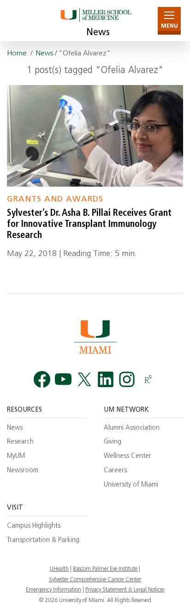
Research (20, 441)
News (98, 32)
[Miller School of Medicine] (95, 20)
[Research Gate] (148, 379)
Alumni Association (132, 428)
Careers (115, 470)
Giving (112, 441)
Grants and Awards (55, 199)
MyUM (16, 456)
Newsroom (22, 470)
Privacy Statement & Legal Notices (124, 590)
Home (17, 53)
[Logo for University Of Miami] (95, 336)
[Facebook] (42, 379)
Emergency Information (53, 590)
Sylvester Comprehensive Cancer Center (95, 580)
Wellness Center (127, 456)
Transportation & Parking (43, 540)
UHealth (59, 569)
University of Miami (131, 484)
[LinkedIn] (105, 379)
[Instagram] (126, 379)
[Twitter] (84, 379)
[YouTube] (63, 379)
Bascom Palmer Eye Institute (105, 569)
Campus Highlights (33, 526)
